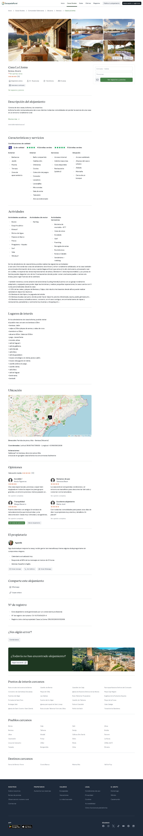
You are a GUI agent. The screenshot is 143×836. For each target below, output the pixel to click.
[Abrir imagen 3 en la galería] (119, 29)
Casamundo (115, 799)
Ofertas (88, 3)
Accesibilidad (90, 803)
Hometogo (115, 791)
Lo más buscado (66, 799)
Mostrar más (12, 119)
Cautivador (12, 739)
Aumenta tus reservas (42, 791)
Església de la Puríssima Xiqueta (115, 696)
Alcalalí (42, 734)
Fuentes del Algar (14, 696)
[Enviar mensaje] (97, 80)
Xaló (73, 726)
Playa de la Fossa (110, 700)
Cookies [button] (88, 799)
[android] (14, 826)
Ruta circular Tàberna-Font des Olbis (53, 708)
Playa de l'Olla (45, 692)
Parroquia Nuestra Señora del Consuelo (117, 687)
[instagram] (108, 827)
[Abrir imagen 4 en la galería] (87, 50)
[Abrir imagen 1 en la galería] (39, 40)
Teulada (11, 747)
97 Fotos (118, 58)
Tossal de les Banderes (112, 708)
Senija (74, 730)
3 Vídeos (129, 58)
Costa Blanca (44, 764)
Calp (41, 726)
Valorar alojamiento (34, 523)
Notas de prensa (14, 795)
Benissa (10, 730)
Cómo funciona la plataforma (96, 808)
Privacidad (89, 795)
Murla (74, 743)
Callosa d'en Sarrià (78, 734)
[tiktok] (118, 827)
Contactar (12, 803)
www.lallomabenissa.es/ (16, 124)
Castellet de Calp (78, 687)
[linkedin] (133, 827)
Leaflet (72, 436)
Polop (42, 739)
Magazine (96, 3)
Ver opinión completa (15, 496)
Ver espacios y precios (116, 80)
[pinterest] (128, 827)
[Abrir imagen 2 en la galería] (87, 29)
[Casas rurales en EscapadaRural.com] (9, 3)
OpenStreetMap (86, 436)
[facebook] (103, 827)
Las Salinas (44, 696)
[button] (48, 420)
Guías (81, 3)
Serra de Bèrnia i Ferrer (16, 764)
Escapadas (64, 791)
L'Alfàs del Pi (108, 743)
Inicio (63, 3)
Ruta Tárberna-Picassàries (81, 696)
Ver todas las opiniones (16, 523)
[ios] (26, 826)
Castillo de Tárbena (79, 700)
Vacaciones (64, 795)
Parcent (107, 734)
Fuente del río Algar (47, 700)
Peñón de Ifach (77, 708)
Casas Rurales (72, 3)
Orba (74, 747)
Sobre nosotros (14, 791)
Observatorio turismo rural (18, 799)
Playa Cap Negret (110, 692)
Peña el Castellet (78, 704)
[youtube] (123, 827)
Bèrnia (10, 726)
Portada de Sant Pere (15, 700)
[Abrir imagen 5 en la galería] (119, 50)
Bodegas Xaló (13, 704)
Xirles (74, 739)
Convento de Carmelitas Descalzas (20, 692)
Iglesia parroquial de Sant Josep (51, 704)
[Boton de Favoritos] (129, 24)
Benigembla (44, 747)
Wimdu (113, 795)
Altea (106, 726)
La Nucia (107, 739)
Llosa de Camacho (14, 743)
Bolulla (106, 730)
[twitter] (113, 827)
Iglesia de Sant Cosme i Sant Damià (20, 708)
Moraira (107, 747)
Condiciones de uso (92, 791)
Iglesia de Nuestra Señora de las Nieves (85, 692)
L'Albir (42, 743)
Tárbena (43, 730)
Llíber (10, 734)
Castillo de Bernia (46, 687)
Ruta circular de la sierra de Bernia (20, 687)
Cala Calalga (108, 704)
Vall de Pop (108, 764)
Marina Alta (76, 764)
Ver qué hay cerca (16, 74)
